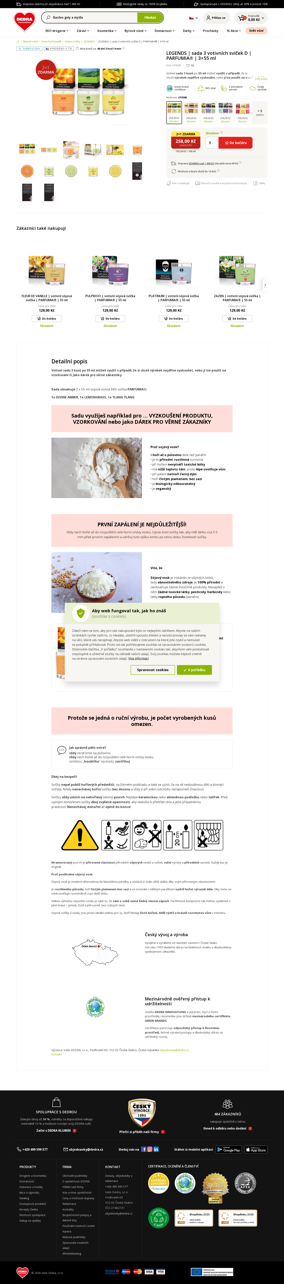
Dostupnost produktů (32, 1204)
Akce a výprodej (29, 1192)
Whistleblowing (71, 1253)
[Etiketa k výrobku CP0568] (137, 171)
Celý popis (261, 79)
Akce (234, 31)
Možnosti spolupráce (32, 1215)
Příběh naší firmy (72, 1187)
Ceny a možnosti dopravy (78, 1198)
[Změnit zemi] (191, 17)
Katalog (24, 1198)
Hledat (150, 17)
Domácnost (163, 31)
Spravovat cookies (152, 669)
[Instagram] (150, 1149)
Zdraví (81, 31)
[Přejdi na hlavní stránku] (25, 21)
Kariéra (66, 1231)
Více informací (138, 658)
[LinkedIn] (156, 1149)
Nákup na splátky (30, 1220)
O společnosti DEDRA (76, 1181)
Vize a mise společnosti (77, 1192)
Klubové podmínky (73, 1237)
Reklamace (69, 1204)
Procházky (211, 31)
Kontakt (56, 1054)
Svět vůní (256, 30)
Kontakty (68, 1209)
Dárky (187, 31)
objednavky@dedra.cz (174, 1050)
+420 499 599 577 (35, 1149)
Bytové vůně (134, 31)
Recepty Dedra (28, 1209)
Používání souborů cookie (78, 1226)
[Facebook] (143, 1149)
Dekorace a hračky (31, 1187)
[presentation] (18, 285)
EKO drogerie (55, 31)
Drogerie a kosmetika (32, 1176)
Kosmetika (105, 31)
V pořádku (196, 669)
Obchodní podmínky (74, 1176)
